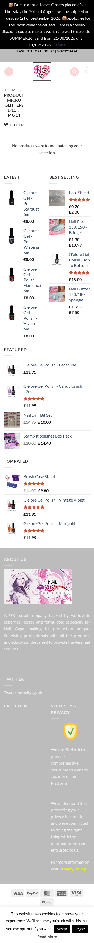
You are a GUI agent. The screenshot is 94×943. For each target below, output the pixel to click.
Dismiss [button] (58, 44)
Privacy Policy (72, 868)
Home (11, 89)
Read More (47, 936)
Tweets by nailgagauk (23, 692)
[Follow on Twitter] (43, 59)
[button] (8, 71)
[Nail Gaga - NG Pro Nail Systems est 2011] (41, 71)
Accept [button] (62, 929)
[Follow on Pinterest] (46, 661)
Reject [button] (80, 929)
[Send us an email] (51, 59)
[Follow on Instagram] (34, 59)
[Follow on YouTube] (68, 59)
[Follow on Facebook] (26, 59)
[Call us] (59, 59)
